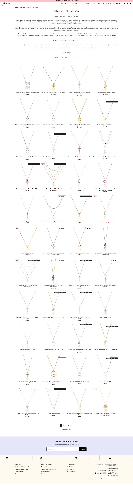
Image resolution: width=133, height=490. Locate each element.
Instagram (72, 471)
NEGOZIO (64, 3)
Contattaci (44, 474)
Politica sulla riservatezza (48, 469)
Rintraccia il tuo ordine (21, 469)
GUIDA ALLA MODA (104, 3)
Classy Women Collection (110, 470)
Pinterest (71, 469)
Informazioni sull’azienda (112, 468)
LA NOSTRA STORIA (90, 3)
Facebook (72, 464)
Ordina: (57, 57)
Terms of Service (111, 465)
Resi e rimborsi (19, 471)
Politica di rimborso (46, 464)
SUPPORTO (116, 3)
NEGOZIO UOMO (76, 3)
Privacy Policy (115, 464)
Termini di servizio (46, 467)
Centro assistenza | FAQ (22, 467)
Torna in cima (66, 429)
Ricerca (17, 474)
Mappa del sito (45, 471)
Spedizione (18, 464)
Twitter (71, 467)
